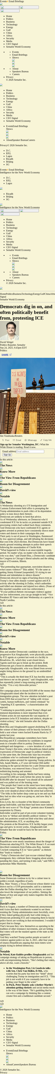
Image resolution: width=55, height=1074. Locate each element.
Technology (27, 294)
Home (3, 294)
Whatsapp (32, 440)
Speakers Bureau (20, 71)
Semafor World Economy (12, 299)
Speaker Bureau (20, 140)
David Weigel (6, 342)
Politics (9, 294)
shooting (18, 505)
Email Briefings (16, 1)
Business (17, 294)
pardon (28, 937)
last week (29, 657)
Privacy (9, 77)
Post (7, 440)
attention (33, 696)
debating (36, 539)
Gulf (42, 294)
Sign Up (7, 455)
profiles (28, 954)
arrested (27, 771)
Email (18, 440)
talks (48, 968)
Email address (9, 451)
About (15, 68)
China (47, 294)
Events (3, 1)
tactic (48, 746)
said (36, 886)
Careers (16, 74)
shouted (21, 779)
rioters (43, 942)
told (2, 909)
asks (32, 984)
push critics (29, 511)
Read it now (29, 447)
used (9, 663)
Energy (36, 294)
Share (5, 355)
